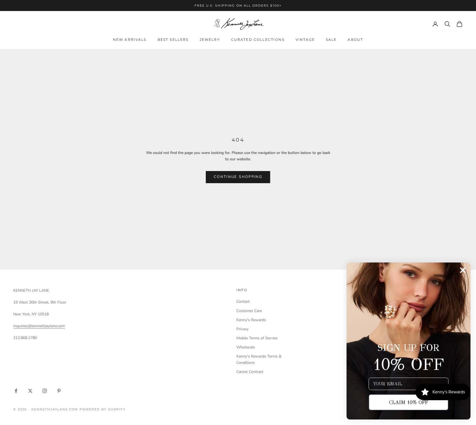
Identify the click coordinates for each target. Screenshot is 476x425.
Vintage (305, 39)
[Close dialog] (462, 270)
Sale (331, 39)
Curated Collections (258, 39)
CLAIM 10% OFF (408, 402)
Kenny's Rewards (251, 320)
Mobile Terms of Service (256, 338)
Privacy (242, 329)
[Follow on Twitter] (30, 391)
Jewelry (210, 39)
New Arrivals (130, 39)
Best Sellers (173, 39)
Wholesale (245, 347)
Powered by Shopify (103, 409)
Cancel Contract (249, 371)
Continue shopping (238, 176)
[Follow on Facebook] (16, 391)
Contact (243, 301)
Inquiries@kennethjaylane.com (39, 326)
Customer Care (249, 310)
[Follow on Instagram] (44, 391)
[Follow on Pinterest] (59, 391)
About (355, 39)
